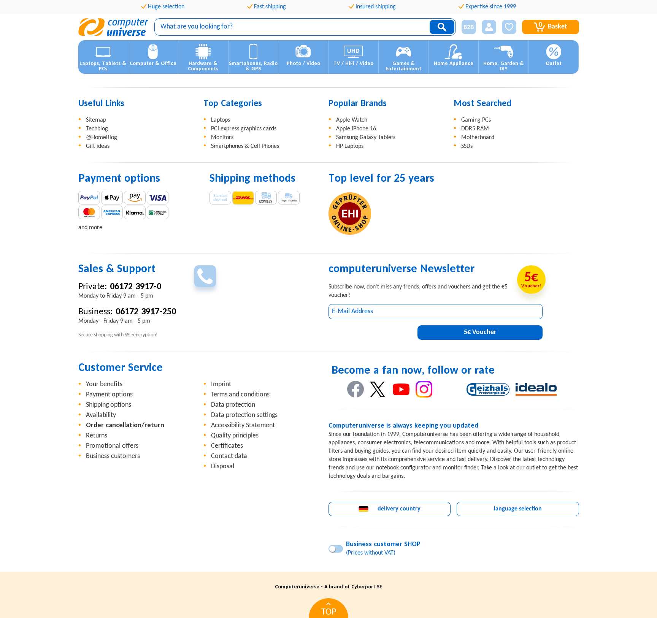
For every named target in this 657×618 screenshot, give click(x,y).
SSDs (467, 146)
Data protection (233, 405)
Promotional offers (112, 446)
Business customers (113, 456)
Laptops (220, 120)
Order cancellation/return (125, 425)
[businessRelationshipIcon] (469, 27)
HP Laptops (349, 146)
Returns (96, 435)
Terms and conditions (240, 394)
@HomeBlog (101, 138)
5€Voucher (480, 332)
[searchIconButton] (442, 27)
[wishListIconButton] (509, 27)
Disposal (222, 466)
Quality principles (235, 435)
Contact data (229, 456)
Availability (101, 415)
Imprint (221, 384)
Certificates (227, 446)
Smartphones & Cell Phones (245, 146)
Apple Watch (351, 120)
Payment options (109, 394)
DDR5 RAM (475, 129)
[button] (466, 27)
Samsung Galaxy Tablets (365, 138)
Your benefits (104, 384)
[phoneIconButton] (205, 276)
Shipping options (108, 405)
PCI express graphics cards (243, 129)
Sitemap (96, 120)
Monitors (222, 138)
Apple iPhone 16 (356, 129)
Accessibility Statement (243, 425)
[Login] (489, 27)
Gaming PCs (476, 120)
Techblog (97, 129)
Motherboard (477, 138)
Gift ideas (98, 146)
